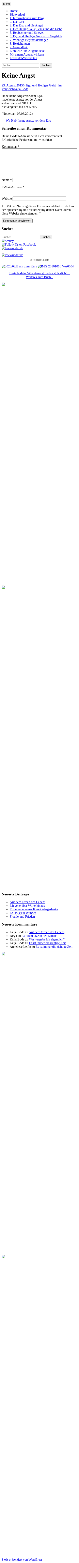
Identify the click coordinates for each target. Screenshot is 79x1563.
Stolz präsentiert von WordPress (22, 1559)
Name (7, 180)
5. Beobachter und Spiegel (27, 32)
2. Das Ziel (17, 21)
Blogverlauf (17, 14)
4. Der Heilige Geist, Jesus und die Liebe (36, 29)
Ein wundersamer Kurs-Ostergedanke (34, 909)
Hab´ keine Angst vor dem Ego (33, 120)
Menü (6, 3)
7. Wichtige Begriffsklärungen (29, 40)
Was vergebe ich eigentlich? (47, 939)
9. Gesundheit (19, 47)
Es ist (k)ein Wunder (23, 913)
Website (7, 198)
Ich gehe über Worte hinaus (27, 905)
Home (14, 11)
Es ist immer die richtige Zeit (47, 943)
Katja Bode (21, 89)
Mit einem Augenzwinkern (27, 54)
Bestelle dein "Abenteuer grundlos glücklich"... (39, 273)
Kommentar (10, 146)
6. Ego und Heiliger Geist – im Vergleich (36, 36)
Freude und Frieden (22, 916)
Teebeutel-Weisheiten (23, 58)
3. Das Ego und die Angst (26, 25)
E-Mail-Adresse (13, 187)
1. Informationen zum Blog (27, 18)
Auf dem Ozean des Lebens (27, 902)
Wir (6, 120)
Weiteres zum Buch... (39, 277)
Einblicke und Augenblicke (27, 51)
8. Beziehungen (20, 43)
